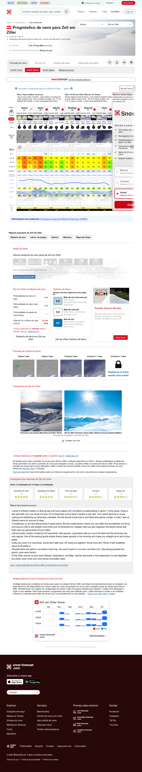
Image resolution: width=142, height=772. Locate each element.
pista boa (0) (33, 331)
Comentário (80, 746)
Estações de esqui (16, 711)
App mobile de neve (47, 720)
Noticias (92, 11)
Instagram (114, 715)
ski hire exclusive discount (79, 79)
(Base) (49, 70)
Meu (115, 11)
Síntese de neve (15, 720)
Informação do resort (88, 63)
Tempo (81, 11)
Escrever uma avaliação (42, 570)
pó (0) (23, 331)
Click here (17, 471)
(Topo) (16, 70)
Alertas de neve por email (49, 715)
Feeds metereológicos (48, 729)
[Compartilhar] (124, 62)
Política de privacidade (31, 759)
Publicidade (26, 746)
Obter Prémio (128, 3)
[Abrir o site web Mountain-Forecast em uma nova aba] (22, 3)
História (54, 237)
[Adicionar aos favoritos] (110, 62)
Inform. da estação (38, 237)
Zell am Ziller (36, 23)
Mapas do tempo (66, 70)
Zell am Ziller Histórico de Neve (70, 339)
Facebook (114, 711)
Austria (21, 23)
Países (9, 23)
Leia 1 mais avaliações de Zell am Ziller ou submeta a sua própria (39, 565)
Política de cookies (50, 759)
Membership (43, 711)
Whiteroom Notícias (16, 724)
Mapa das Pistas (83, 237)
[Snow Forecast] (9, 11)
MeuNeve (11, 733)
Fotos (104, 11)
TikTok (112, 720)
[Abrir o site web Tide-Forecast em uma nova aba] (34, 3)
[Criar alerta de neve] (117, 62)
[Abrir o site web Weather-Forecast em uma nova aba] (45, 3)
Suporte (39, 746)
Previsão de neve (18, 63)
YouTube (113, 724)
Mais (11, 138)
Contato (50, 746)
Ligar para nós (64, 746)
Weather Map (29, 468)
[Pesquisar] (66, 11)
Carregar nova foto (72, 440)
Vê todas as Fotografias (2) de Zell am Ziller (71, 435)
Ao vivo (38, 63)
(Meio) (33, 70)
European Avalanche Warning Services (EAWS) (64, 218)
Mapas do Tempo (15, 715)
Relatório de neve (18, 237)
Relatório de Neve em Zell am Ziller (30, 338)
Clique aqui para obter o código (101, 593)
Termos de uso (13, 759)
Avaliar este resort (19, 570)
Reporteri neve (44, 724)
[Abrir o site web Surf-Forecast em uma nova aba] (11, 3)
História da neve (62, 63)
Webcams (67, 237)
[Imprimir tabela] (131, 62)
